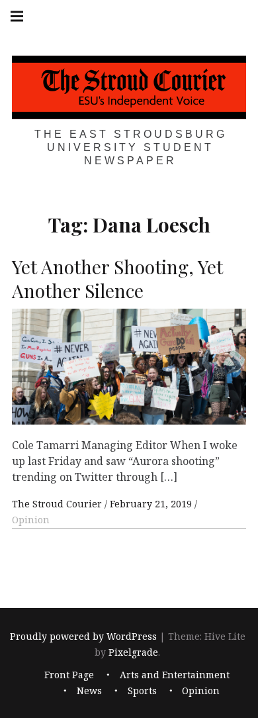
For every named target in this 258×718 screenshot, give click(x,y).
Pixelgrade (133, 652)
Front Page (69, 674)
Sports (142, 690)
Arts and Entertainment (175, 674)
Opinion (31, 519)
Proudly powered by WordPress (83, 636)
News (89, 690)
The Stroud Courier (58, 503)
